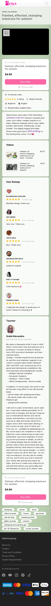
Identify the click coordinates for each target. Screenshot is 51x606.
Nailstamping (9, 538)
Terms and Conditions (12, 552)
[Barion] (25, 585)
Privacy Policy (8, 556)
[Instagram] (16, 576)
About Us (6, 545)
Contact (5, 548)
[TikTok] (29, 576)
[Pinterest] (23, 576)
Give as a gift (27, 87)
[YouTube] (10, 576)
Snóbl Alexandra (15, 336)
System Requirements (11, 559)
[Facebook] (4, 576)
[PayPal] (25, 593)
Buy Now (25, 81)
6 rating (20, 99)
